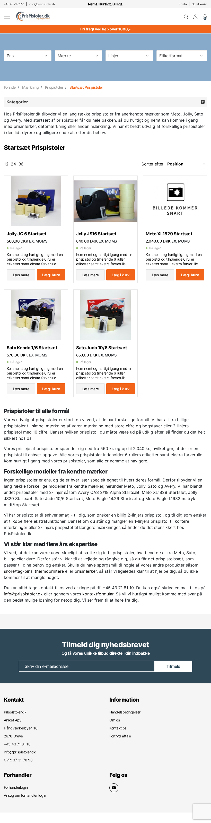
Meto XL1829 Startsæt (169, 233)
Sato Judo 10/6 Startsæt (101, 347)
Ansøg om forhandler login (25, 795)
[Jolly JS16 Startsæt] (105, 201)
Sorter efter (152, 164)
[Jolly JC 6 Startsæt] (36, 201)
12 (6, 164)
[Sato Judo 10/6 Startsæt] (105, 315)
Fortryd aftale (120, 736)
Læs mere (21, 275)
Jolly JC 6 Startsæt (27, 233)
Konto (183, 4)
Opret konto (199, 4)
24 (13, 164)
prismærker (86, 571)
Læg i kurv (51, 275)
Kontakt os (117, 728)
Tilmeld (173, 666)
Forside (10, 87)
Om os (114, 720)
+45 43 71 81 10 (103, 624)
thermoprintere (49, 571)
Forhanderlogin (16, 787)
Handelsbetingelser (124, 712)
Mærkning (30, 87)
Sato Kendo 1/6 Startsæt (32, 347)
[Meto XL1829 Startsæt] (175, 201)
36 (21, 164)
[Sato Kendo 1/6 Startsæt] (36, 315)
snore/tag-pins (18, 571)
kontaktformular (97, 593)
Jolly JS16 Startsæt (96, 233)
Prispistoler (54, 87)
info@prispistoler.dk (23, 593)
